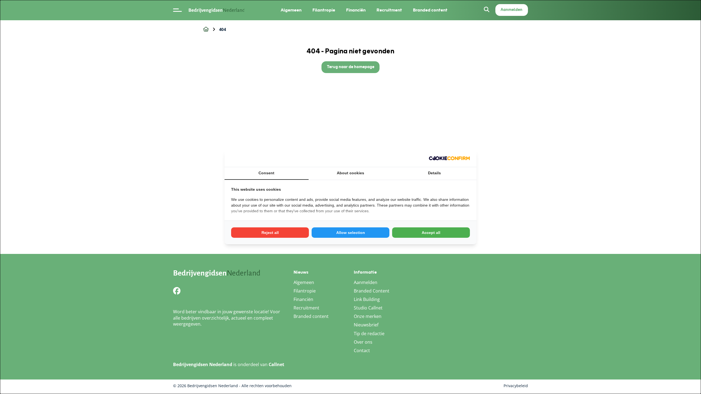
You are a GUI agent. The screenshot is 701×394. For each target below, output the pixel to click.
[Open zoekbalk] (486, 10)
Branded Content (371, 291)
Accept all (431, 232)
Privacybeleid (516, 385)
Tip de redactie (369, 334)
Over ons (363, 342)
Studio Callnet (368, 308)
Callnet (276, 364)
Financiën (356, 10)
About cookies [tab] (350, 173)
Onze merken (367, 316)
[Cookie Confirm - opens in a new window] (449, 158)
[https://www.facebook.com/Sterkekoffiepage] (176, 291)
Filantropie (323, 10)
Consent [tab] (266, 173)
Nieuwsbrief (366, 325)
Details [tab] (434, 173)
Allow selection (350, 232)
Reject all (270, 232)
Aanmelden (511, 10)
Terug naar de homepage (350, 67)
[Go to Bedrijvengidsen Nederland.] (206, 29)
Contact (362, 350)
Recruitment (389, 10)
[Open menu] (177, 10)
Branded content (430, 10)
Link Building (367, 299)
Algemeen (291, 10)
